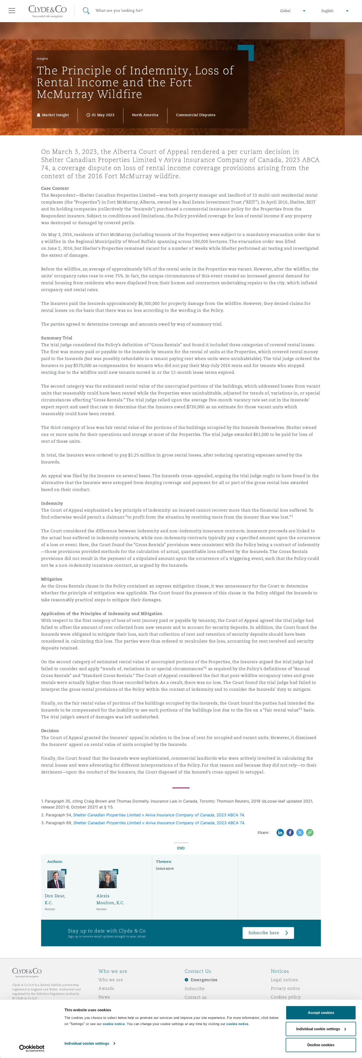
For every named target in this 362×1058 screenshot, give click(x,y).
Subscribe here (263, 932)
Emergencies (204, 979)
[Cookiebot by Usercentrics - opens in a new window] (31, 1048)
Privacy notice (285, 988)
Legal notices (284, 979)
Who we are (111, 979)
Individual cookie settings (87, 1043)
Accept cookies (321, 1013)
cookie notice (114, 1024)
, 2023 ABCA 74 (158, 814)
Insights (42, 58)
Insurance (165, 868)
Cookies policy (286, 997)
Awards (106, 988)
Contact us (196, 997)
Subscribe (195, 988)
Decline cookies (320, 1045)
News (104, 997)
